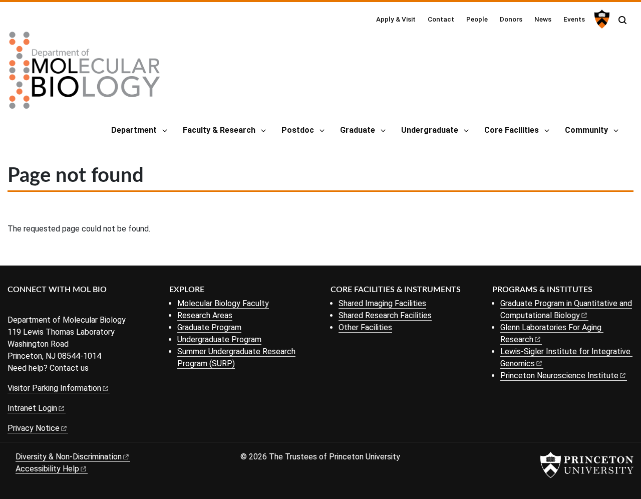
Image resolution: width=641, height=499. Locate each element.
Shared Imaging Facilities (382, 303)
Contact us (69, 368)
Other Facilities (365, 327)
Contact (441, 19)
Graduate (357, 130)
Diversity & (69, 456)
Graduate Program (209, 327)
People (477, 19)
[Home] (85, 74)
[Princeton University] (600, 19)
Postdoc (297, 130)
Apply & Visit (396, 19)
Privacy (34, 428)
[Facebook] (14, 306)
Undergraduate (429, 130)
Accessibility (47, 468)
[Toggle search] (622, 20)
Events (574, 19)
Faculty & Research (219, 130)
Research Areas (204, 315)
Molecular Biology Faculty (223, 303)
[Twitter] (29, 306)
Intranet (32, 408)
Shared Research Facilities (385, 315)
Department (134, 130)
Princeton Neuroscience (559, 375)
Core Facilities (511, 130)
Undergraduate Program (219, 339)
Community (586, 130)
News (542, 19)
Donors (511, 19)
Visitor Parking (54, 388)
